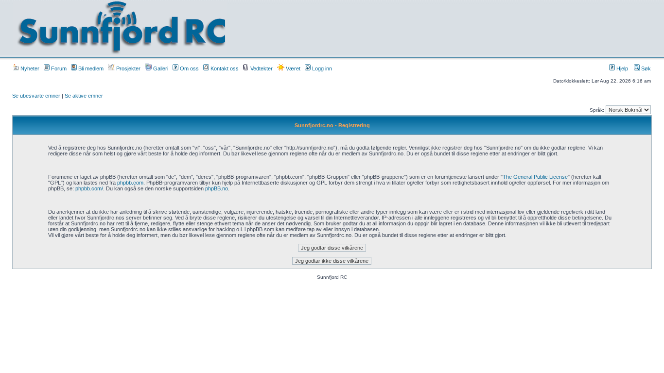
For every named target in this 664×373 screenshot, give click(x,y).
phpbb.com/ (89, 188)
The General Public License (535, 177)
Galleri (160, 68)
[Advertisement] (432, 28)
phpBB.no (216, 188)
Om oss (188, 68)
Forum (58, 68)
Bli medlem (90, 68)
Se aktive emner (84, 96)
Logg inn (321, 68)
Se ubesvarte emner (36, 96)
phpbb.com (130, 183)
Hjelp (621, 68)
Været (292, 68)
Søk (645, 68)
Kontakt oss (224, 68)
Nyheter (29, 68)
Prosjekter (127, 68)
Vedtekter (261, 68)
